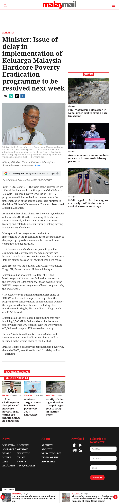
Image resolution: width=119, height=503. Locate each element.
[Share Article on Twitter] (17, 97)
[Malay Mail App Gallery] (75, 452)
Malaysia (16, 494)
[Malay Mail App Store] (74, 447)
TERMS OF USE (50, 457)
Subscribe (97, 477)
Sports (21, 461)
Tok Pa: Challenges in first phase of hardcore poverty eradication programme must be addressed (11, 410)
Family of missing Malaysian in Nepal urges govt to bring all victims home (55, 407)
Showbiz (23, 445)
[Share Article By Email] (5, 97)
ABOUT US (48, 449)
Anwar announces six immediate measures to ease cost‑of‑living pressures (88, 158)
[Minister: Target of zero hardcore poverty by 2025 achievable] (33, 387)
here (37, 165)
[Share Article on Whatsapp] (11, 97)
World (6, 453)
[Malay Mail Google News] (80, 452)
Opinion (22, 449)
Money (6, 457)
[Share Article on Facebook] (22, 97)
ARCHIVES (48, 445)
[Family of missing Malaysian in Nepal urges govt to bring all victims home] (55, 387)
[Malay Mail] (59, 8)
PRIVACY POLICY (51, 453)
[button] (57, 173)
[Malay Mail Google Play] (80, 447)
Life (5, 461)
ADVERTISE (48, 461)
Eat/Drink (9, 465)
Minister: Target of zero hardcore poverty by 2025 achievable (32, 407)
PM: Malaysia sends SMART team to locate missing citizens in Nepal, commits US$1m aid (34, 498)
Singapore (9, 449)
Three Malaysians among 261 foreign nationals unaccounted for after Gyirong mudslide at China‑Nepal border (92, 498)
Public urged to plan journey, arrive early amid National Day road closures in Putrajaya (88, 203)
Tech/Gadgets (26, 465)
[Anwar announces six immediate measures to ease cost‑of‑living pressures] (88, 136)
